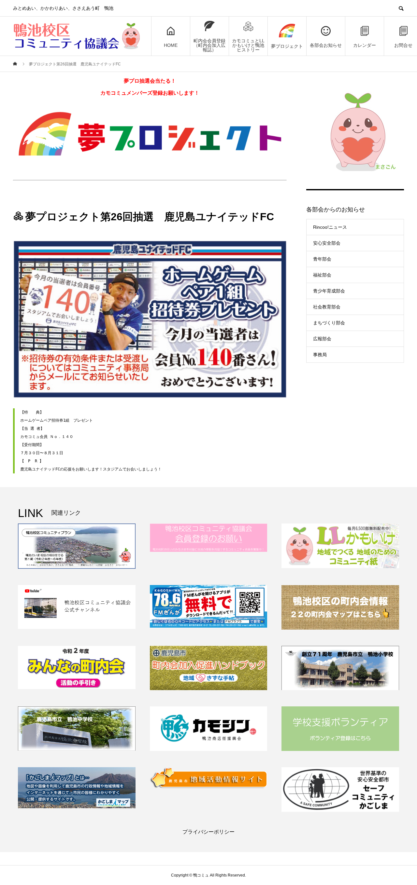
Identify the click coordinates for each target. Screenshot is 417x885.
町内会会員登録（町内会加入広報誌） (209, 45)
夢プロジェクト (287, 46)
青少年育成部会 (329, 290)
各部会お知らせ (326, 45)
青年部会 (322, 259)
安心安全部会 (326, 243)
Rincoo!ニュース (330, 227)
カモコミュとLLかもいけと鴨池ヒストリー (248, 45)
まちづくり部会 (329, 322)
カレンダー (364, 45)
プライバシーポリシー (208, 832)
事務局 (320, 354)
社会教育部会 (326, 306)
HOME (171, 45)
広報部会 (322, 338)
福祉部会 (322, 275)
